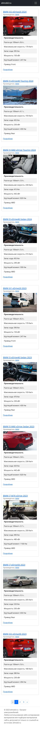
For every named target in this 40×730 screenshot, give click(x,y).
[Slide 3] (12, 171)
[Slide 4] (13, 171)
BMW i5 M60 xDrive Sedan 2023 (18, 426)
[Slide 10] (23, 171)
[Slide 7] (18, 171)
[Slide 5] (15, 171)
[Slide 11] (24, 171)
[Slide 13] (27, 171)
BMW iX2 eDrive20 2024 (14, 11)
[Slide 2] (10, 171)
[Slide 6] (16, 171)
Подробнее (8, 69)
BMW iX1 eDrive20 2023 (14, 288)
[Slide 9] (21, 171)
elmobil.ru (6, 3)
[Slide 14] (29, 171)
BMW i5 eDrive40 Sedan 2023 (17, 357)
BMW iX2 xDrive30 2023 (14, 634)
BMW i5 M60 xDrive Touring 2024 (19, 150)
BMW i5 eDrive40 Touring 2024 (18, 81)
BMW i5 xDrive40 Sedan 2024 (17, 219)
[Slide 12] (26, 171)
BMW (17, 15)
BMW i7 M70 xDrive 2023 (15, 495)
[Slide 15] (31, 171)
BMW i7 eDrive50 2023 (14, 564)
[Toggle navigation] (36, 3)
